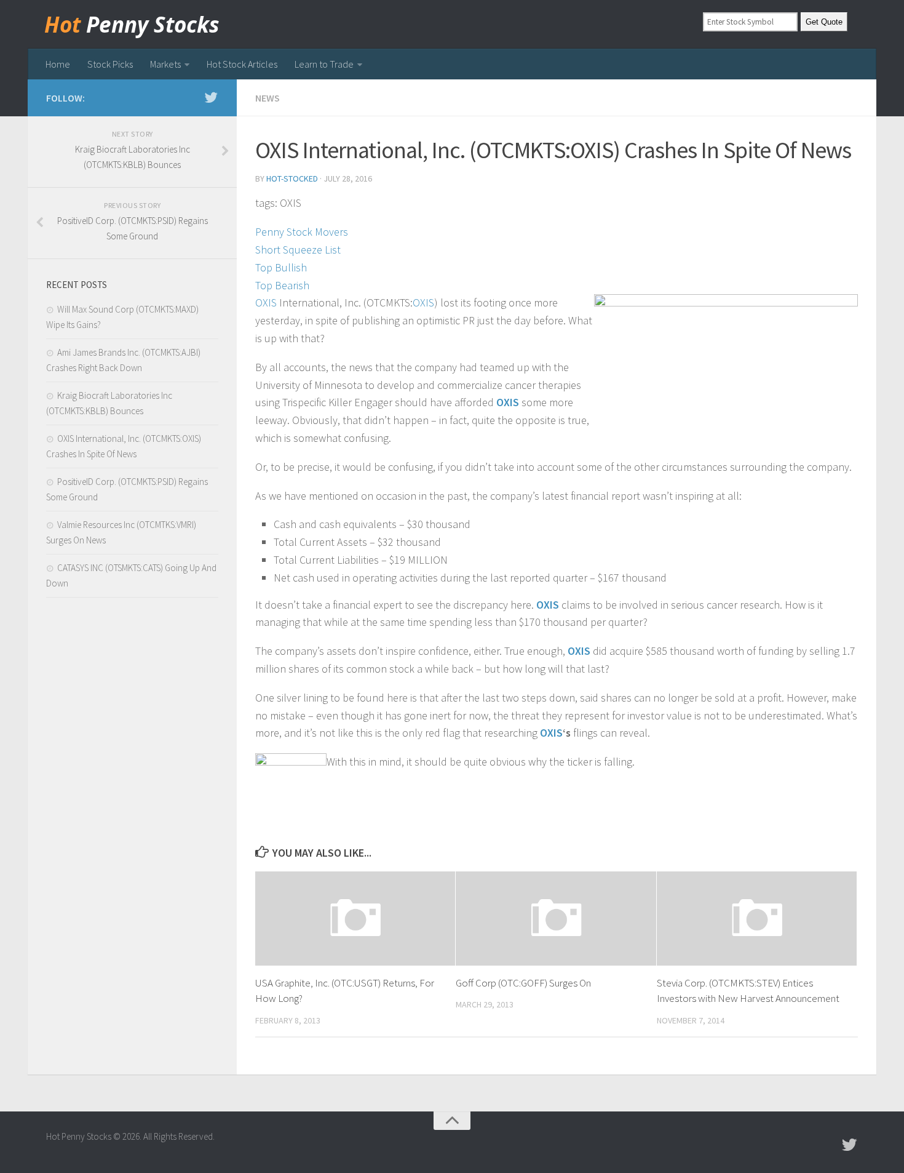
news (267, 98)
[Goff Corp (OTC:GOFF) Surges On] (556, 918)
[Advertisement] (132, 813)
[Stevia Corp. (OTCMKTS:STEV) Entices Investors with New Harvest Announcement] (757, 918)
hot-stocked (292, 178)
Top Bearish (282, 285)
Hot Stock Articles (242, 64)
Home (58, 64)
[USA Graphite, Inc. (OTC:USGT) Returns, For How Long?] (355, 918)
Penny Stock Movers (301, 232)
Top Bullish (281, 267)
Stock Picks (110, 64)
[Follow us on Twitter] (211, 97)
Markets (165, 64)
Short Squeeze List (298, 249)
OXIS (266, 302)
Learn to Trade (324, 64)
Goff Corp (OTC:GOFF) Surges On (523, 983)
